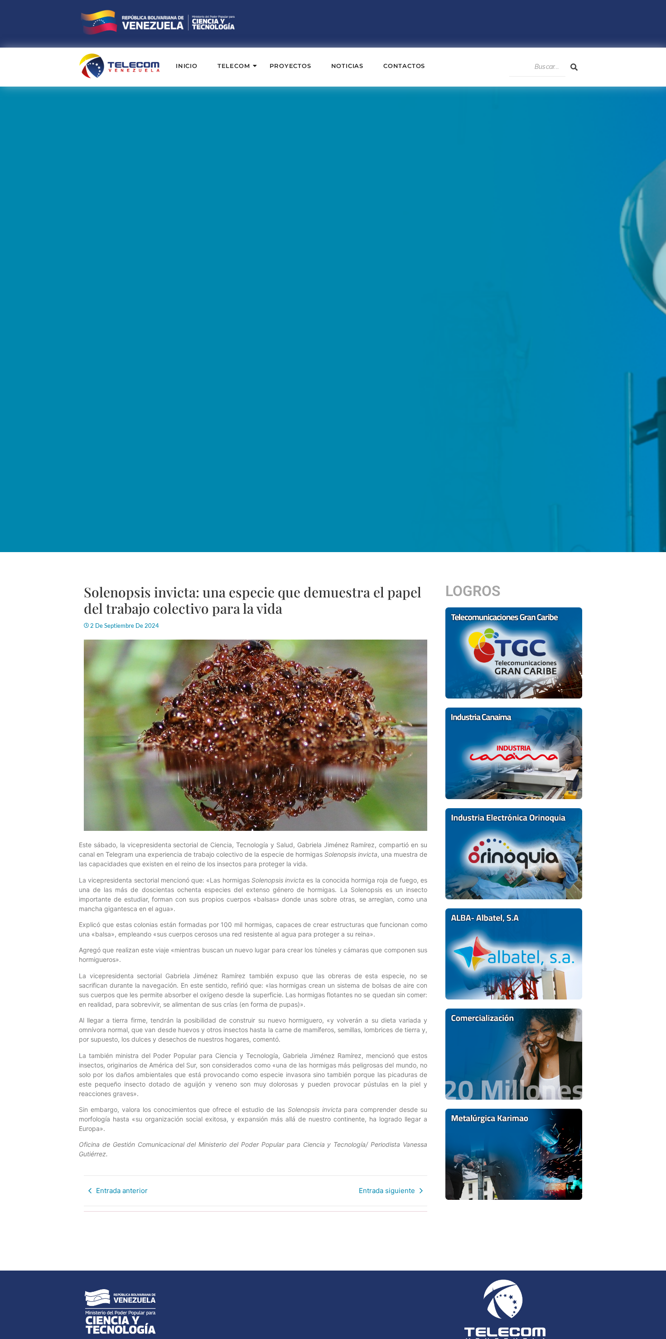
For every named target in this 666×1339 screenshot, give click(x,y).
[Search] (574, 67)
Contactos (404, 65)
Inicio (187, 65)
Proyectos (290, 65)
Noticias (347, 65)
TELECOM (233, 65)
